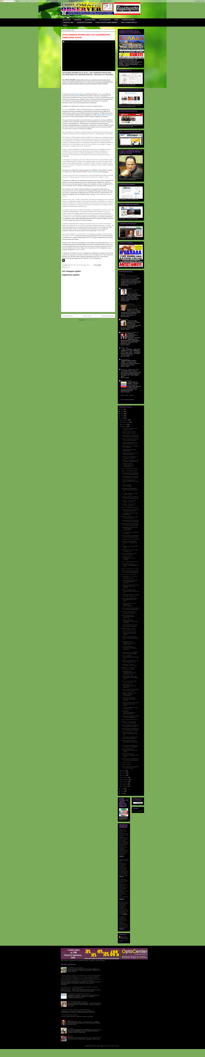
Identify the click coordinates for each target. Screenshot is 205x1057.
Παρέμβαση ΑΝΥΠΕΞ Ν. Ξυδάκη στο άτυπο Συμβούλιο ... (130, 517)
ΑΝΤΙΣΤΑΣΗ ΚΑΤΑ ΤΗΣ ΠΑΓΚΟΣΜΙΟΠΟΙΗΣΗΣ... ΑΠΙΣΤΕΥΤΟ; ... (129, 617)
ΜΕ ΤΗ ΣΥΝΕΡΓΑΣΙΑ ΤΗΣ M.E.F (130, 561)
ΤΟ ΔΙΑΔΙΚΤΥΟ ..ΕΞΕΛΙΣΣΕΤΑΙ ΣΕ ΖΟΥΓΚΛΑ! (78, 993)
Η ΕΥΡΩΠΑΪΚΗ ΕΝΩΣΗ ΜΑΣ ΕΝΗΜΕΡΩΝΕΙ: (129, 450)
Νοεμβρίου (125, 784)
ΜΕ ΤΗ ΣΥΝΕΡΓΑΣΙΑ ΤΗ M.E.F (130, 719)
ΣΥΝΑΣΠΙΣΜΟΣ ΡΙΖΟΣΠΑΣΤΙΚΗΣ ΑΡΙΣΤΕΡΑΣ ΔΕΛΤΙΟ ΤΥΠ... (130, 510)
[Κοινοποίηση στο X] (97, 265)
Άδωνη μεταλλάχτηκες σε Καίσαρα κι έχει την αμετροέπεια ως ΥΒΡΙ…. (133, 291)
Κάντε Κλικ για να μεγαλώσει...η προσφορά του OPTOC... (130, 457)
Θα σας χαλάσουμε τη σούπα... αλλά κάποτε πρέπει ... (130, 554)
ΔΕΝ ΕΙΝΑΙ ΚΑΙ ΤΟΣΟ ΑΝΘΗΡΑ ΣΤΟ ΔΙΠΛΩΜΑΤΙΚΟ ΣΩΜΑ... (76, 1009)
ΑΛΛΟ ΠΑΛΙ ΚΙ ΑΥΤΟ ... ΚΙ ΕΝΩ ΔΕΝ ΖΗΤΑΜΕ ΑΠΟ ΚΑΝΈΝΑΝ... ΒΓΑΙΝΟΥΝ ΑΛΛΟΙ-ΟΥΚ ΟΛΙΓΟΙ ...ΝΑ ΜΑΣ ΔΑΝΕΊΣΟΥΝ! (79, 988)
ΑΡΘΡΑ (68, 267)
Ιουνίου (124, 773)
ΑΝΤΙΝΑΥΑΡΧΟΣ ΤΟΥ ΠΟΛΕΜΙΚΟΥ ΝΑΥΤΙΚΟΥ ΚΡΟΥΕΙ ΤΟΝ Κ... (129, 643)
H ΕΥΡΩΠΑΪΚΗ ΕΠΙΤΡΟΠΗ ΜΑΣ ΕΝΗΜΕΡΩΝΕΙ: (130, 513)
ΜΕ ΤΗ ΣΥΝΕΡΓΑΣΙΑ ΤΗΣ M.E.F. (130, 507)
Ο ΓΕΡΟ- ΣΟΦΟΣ (126, 762)
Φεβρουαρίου (125, 422)
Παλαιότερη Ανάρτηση (107, 316)
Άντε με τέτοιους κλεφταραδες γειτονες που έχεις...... (129, 681)
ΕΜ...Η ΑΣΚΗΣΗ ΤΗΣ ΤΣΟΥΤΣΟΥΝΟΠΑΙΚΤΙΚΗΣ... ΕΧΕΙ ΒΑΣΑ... (130, 648)
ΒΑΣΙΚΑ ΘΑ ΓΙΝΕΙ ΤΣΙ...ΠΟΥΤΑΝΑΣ (127, 485)
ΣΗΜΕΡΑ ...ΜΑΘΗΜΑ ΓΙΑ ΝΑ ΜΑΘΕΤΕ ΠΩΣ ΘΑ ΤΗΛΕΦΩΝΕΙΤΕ (129, 694)
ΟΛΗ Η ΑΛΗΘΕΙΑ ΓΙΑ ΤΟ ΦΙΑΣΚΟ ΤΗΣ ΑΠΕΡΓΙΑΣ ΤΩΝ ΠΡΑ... (130, 726)
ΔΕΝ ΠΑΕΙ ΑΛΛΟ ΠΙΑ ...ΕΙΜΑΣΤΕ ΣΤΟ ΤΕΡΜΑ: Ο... (130, 446)
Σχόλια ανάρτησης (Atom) (91, 320)
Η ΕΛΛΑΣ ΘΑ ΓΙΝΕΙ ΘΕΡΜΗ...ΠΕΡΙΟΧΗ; (77, 1001)
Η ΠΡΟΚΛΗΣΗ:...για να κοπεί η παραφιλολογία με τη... (129, 577)
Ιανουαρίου (125, 420)
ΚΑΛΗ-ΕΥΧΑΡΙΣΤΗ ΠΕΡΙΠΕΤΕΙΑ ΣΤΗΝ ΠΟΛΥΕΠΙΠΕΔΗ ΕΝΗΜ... (130, 436)
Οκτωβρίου (125, 781)
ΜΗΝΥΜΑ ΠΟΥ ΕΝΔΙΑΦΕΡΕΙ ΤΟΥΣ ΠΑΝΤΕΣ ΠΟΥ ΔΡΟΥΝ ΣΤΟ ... (130, 490)
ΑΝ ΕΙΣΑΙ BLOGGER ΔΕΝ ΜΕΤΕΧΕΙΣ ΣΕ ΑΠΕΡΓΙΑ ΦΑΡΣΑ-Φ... (128, 699)
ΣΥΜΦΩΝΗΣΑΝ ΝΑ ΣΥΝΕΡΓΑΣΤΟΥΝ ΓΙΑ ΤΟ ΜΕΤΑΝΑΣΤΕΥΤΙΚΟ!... (129, 673)
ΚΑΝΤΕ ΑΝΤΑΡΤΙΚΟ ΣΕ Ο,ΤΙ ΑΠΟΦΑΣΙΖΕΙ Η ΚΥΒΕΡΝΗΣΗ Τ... (130, 742)
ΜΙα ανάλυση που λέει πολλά (129, 574)
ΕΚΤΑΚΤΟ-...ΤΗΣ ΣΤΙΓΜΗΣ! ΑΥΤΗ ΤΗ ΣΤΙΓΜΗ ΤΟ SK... (129, 722)
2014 (122, 413)
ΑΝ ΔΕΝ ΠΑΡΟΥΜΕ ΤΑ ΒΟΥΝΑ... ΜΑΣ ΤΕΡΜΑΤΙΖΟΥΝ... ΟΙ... (130, 443)
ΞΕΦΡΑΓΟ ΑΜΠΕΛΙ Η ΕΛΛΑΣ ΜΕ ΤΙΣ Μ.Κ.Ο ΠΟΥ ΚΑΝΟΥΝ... (130, 439)
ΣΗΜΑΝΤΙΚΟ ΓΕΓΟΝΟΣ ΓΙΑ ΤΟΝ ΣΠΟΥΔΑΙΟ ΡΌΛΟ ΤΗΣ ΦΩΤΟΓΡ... (130, 586)
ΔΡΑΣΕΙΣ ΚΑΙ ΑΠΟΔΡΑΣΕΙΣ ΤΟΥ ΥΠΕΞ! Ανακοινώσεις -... (130, 454)
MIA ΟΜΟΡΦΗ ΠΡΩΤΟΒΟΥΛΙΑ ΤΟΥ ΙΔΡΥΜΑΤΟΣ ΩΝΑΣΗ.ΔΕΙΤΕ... (129, 529)
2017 (122, 789)
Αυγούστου (125, 777)
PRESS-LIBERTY (125, 359)
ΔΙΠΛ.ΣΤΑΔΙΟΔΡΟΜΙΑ (105, 19)
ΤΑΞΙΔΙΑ (65, 25)
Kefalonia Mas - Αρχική (127, 395)
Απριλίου (124, 426)
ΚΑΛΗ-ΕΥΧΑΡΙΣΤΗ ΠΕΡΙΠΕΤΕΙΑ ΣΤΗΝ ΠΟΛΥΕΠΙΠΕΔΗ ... (130, 690)
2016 (122, 418)
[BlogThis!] (96, 265)
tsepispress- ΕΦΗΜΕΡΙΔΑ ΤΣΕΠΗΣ (130, 369)
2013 (122, 411)
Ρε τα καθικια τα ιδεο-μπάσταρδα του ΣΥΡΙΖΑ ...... (130, 533)
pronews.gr (96, 171)
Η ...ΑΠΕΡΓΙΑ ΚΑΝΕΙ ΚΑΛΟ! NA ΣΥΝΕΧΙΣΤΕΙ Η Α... (130, 708)
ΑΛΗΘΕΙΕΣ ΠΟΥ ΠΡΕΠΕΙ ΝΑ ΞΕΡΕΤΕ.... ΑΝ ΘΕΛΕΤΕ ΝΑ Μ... (129, 543)
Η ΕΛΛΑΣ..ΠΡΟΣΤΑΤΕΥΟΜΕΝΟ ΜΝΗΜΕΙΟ (106, 22)
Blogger (117, 1046)
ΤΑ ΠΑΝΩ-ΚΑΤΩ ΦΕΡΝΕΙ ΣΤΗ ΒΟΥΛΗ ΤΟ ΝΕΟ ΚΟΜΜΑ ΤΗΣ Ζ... (130, 638)
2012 (122, 409)
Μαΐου (124, 770)
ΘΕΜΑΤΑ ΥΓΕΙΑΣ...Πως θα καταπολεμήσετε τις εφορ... (129, 629)
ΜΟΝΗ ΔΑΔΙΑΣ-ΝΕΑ (126, 381)
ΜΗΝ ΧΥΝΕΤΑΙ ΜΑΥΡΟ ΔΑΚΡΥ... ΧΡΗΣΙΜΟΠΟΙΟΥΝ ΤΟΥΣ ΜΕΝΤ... (130, 600)
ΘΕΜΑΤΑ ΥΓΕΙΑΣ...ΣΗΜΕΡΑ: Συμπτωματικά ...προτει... (129, 432)
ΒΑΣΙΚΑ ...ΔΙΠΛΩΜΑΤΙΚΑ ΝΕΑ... (130, 470)
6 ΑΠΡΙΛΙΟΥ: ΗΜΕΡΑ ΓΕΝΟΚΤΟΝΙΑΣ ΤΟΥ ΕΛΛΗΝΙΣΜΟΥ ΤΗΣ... (128, 465)
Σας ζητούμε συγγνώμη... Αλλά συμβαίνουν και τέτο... (129, 429)
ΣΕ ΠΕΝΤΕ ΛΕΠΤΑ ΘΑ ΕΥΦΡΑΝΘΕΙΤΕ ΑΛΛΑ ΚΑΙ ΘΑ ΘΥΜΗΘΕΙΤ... (130, 621)
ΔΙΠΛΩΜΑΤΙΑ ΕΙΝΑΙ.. (90, 19)
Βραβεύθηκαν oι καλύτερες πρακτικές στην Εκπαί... (128, 668)
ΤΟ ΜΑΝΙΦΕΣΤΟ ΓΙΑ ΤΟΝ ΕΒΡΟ (75, 967)
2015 (122, 416)
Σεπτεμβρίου (125, 779)
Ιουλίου (124, 775)
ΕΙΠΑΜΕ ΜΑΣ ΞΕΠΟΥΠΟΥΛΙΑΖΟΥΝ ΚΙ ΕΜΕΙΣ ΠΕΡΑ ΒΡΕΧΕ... (128, 713)
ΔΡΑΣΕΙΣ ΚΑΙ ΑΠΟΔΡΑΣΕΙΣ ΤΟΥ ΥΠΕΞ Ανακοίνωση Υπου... (130, 661)
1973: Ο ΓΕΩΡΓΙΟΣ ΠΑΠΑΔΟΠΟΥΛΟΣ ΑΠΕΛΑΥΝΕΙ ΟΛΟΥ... (130, 657)
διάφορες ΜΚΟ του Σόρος (104, 114)
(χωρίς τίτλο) (70, 1020)
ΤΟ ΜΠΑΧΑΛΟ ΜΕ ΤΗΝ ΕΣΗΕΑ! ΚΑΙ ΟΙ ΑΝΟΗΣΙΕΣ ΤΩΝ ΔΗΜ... (130, 477)
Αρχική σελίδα (67, 19)
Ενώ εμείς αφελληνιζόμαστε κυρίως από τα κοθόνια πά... (129, 612)
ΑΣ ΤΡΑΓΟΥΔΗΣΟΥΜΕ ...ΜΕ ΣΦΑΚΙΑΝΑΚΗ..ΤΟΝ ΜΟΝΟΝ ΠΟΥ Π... (130, 678)
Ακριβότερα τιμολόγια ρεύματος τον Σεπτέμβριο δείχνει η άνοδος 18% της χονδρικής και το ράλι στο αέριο (129, 277)
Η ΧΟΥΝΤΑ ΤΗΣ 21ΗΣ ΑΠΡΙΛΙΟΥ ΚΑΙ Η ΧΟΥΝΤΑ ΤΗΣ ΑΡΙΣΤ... (130, 653)
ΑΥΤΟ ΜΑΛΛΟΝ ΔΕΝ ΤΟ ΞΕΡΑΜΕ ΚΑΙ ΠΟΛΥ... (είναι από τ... (130, 595)
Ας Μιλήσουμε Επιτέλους (127, 304)
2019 (122, 793)
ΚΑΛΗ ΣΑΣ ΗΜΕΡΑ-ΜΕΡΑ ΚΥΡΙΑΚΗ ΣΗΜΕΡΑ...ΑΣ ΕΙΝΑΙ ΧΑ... (130, 481)
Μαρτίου (124, 424)
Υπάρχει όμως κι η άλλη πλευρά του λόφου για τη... (130, 550)
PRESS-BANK (124, 319)
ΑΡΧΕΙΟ (116, 19)
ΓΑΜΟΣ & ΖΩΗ (124, 348)
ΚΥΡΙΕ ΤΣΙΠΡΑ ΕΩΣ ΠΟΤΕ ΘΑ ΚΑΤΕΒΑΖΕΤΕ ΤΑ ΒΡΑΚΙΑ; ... (130, 625)
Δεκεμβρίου (125, 786)
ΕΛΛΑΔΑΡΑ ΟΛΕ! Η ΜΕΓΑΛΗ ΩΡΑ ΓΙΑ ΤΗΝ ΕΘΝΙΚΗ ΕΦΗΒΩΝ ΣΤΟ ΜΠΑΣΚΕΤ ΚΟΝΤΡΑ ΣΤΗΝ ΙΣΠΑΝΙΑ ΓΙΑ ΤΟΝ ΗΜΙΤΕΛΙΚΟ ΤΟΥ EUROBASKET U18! (124, 908)
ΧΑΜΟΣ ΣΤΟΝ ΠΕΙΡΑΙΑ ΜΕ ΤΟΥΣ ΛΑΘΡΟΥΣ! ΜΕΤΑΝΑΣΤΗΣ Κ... (130, 461)
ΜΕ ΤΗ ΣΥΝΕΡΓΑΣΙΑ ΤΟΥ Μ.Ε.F (130, 468)
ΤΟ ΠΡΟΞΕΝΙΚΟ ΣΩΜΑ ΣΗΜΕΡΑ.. (70, 1015)
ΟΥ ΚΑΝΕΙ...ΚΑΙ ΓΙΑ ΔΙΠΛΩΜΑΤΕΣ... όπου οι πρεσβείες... (128, 558)
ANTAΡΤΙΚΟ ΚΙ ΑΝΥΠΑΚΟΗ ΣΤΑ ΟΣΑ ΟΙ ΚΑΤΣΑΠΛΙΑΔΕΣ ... (130, 738)
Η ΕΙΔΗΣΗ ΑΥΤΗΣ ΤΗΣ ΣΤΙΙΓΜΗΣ (130, 539)
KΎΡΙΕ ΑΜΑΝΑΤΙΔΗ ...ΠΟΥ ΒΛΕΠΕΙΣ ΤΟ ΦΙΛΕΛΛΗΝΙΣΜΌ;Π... (129, 605)
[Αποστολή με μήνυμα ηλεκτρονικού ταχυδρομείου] (94, 265)
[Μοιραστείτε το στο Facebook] (99, 265)
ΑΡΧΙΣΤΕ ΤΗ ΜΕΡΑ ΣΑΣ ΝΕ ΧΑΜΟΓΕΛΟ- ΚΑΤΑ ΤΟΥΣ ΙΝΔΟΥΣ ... (129, 633)
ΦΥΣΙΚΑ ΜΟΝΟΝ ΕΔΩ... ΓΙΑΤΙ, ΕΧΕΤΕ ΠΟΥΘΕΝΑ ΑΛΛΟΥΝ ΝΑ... (129, 734)
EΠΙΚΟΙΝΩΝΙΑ (77, 19)
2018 (122, 791)
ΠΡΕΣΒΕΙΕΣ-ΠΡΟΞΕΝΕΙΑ (128, 19)
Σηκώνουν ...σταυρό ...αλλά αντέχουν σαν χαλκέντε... (129, 501)
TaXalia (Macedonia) (126, 288)
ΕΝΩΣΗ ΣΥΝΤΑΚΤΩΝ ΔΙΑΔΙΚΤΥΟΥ (130, 332)
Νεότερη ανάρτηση (67, 316)
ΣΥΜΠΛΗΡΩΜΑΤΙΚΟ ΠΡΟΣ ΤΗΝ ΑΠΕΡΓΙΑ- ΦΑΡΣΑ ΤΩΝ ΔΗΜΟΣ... (130, 704)
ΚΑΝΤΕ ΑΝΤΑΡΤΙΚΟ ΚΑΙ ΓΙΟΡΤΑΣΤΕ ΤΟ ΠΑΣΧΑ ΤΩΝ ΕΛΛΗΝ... (130, 750)
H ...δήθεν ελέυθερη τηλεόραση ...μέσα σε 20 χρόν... (130, 494)
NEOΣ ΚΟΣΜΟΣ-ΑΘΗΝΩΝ (127, 399)
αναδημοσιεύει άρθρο (77, 94)
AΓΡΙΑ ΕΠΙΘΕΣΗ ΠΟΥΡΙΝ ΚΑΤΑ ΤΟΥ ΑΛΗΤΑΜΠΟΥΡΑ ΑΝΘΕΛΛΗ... (130, 582)
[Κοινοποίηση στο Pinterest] (100, 265)
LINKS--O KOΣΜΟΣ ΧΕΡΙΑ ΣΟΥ (129, 22)
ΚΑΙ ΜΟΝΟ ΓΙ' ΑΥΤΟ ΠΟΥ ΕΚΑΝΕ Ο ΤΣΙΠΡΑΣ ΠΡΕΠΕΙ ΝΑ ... (130, 716)
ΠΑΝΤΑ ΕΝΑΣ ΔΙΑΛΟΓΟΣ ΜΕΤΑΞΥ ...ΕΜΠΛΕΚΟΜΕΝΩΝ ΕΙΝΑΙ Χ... (130, 565)
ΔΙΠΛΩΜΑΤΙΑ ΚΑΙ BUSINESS (84, 22)
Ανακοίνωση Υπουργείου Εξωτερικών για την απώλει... (130, 665)
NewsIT (123, 274)
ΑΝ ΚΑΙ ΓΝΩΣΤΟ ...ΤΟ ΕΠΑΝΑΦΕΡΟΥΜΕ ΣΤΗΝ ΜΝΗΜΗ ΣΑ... (129, 686)
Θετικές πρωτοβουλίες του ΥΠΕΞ (130, 568)
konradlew (109, 1046)
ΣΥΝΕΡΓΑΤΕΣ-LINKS (68, 22)
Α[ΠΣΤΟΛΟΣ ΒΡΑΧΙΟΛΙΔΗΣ (124, 937)
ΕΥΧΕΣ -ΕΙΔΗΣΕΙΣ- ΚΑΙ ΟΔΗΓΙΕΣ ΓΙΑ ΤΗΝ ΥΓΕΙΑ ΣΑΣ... (130, 767)
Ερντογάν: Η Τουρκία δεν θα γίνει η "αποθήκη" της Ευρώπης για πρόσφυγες (133, 307)
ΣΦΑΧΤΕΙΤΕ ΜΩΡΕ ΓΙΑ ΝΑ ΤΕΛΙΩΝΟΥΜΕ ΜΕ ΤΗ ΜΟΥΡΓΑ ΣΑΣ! (130, 591)
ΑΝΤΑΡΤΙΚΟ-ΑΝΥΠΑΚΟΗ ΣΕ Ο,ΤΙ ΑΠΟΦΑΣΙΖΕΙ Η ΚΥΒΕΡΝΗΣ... (130, 746)
